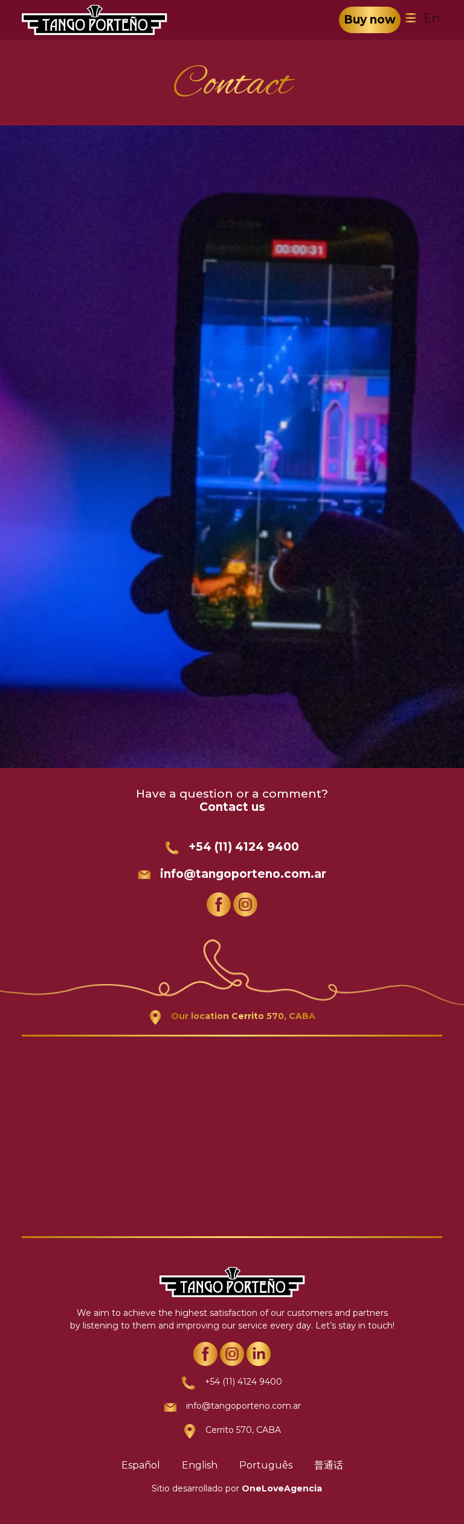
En (432, 18)
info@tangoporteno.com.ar (243, 874)
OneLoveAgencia (282, 1488)
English (200, 1465)
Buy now (370, 20)
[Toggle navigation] (411, 18)
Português (265, 1465)
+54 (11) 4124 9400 (243, 847)
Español (140, 1465)
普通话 (328, 1465)
